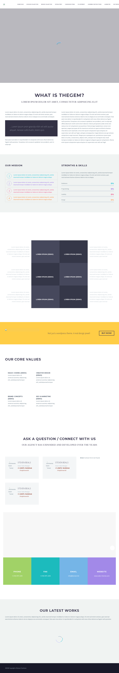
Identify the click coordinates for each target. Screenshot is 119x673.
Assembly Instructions (94, 4)
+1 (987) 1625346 (25, 468)
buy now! (107, 333)
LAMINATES (107, 4)
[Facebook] (19, 474)
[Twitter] (21, 474)
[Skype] (30, 474)
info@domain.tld (24, 470)
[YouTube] (113, 668)
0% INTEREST (81, 4)
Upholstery (58, 4)
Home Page (20, 4)
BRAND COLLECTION (46, 4)
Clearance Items (70, 4)
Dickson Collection (32, 4)
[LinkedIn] (24, 474)
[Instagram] (27, 474)
